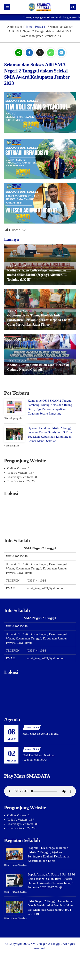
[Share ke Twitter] (40, 52)
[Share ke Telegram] (61, 52)
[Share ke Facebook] (29, 52)
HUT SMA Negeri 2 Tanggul (41, 733)
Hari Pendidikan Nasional (39, 755)
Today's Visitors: (18, 472)
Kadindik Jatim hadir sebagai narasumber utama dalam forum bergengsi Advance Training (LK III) (36, 275)
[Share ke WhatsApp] (51, 52)
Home (28, 26)
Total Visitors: (16, 481)
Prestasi (40, 26)
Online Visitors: (17, 468)
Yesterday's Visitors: (20, 477)
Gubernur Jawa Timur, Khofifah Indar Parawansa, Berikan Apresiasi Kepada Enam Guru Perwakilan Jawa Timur (38, 320)
